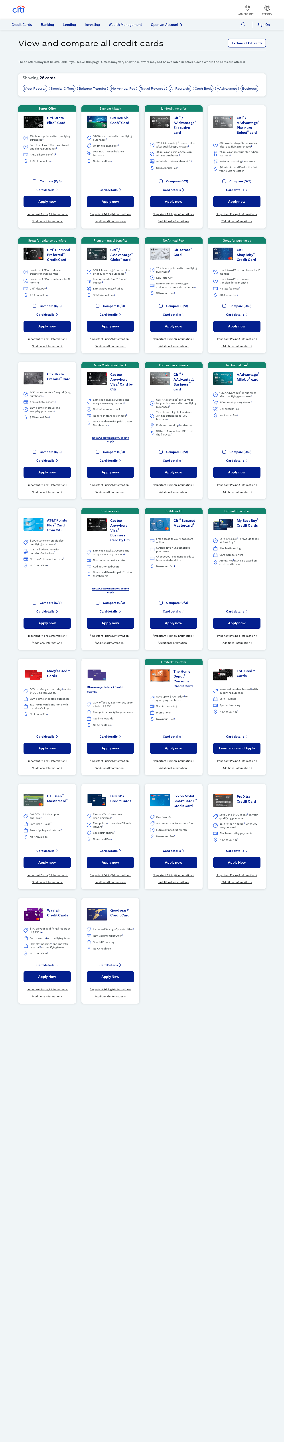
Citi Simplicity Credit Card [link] (246, 255)
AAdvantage (227, 88)
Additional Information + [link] (48, 221)
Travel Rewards (152, 88)
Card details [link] (45, 190)
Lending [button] (69, 25)
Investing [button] (92, 25)
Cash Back (203, 88)
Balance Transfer (92, 88)
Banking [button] (47, 25)
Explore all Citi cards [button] (247, 43)
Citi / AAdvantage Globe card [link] (121, 255)
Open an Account (164, 25)
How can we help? (244, 25)
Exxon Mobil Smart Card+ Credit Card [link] (185, 801)
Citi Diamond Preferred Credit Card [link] (58, 255)
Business (249, 88)
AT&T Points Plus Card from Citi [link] (57, 525)
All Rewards (180, 88)
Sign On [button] (263, 25)
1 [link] (50, 160)
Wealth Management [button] (125, 25)
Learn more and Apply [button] (237, 748)
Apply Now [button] (237, 862)
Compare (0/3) (51, 181)
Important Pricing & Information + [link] (48, 214)
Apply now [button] (47, 201)
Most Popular (35, 88)
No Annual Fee (123, 88)
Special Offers (62, 88)
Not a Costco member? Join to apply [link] (110, 439)
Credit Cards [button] (22, 25)
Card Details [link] (108, 965)
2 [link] (42, 139)
